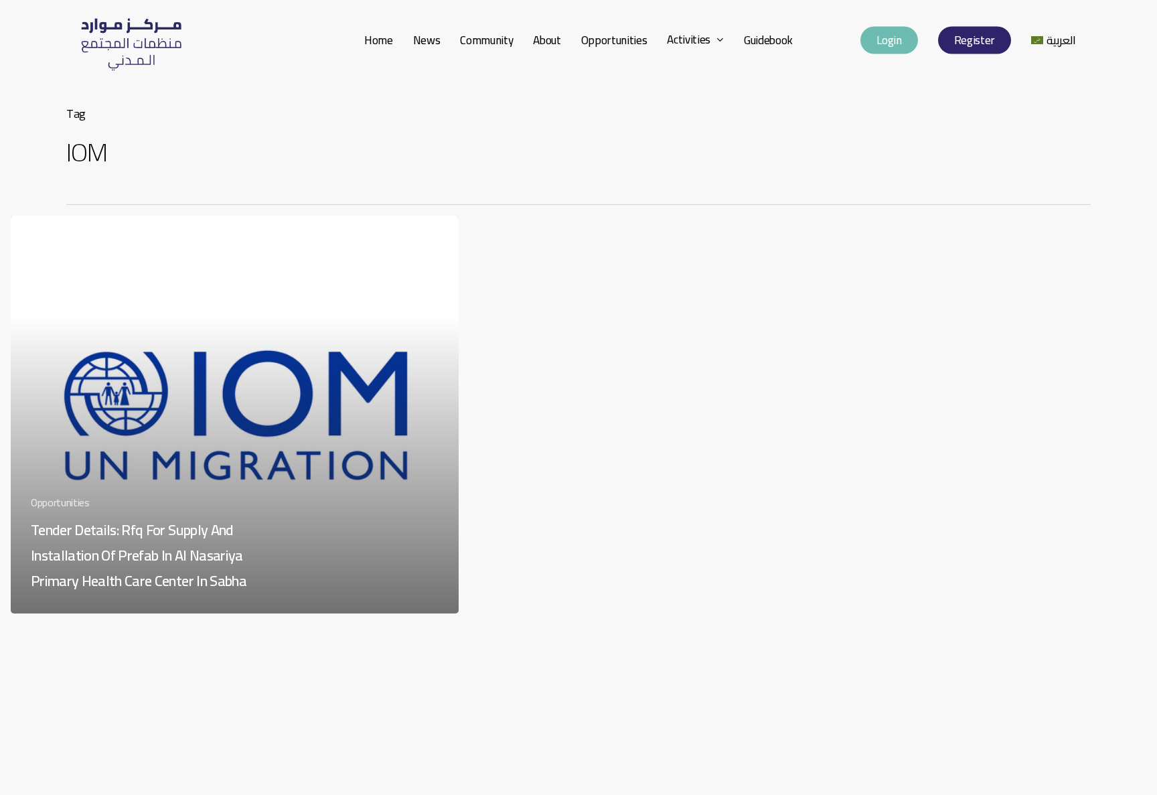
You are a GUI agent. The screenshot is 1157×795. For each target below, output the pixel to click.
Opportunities (60, 502)
